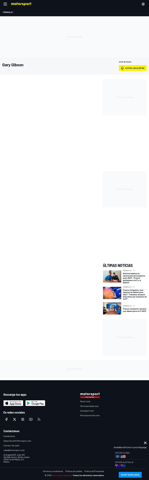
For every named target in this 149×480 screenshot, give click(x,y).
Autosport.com (87, 410)
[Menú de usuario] (143, 4)
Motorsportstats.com (90, 415)
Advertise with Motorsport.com (17, 441)
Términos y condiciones (53, 471)
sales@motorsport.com (14, 450)
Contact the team (11, 445)
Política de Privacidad (94, 471)
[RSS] (39, 419)
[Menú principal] (5, 4)
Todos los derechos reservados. (88, 475)
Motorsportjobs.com (89, 406)
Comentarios (9, 436)
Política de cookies (73, 471)
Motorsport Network (62, 475)
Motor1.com (85, 401)
